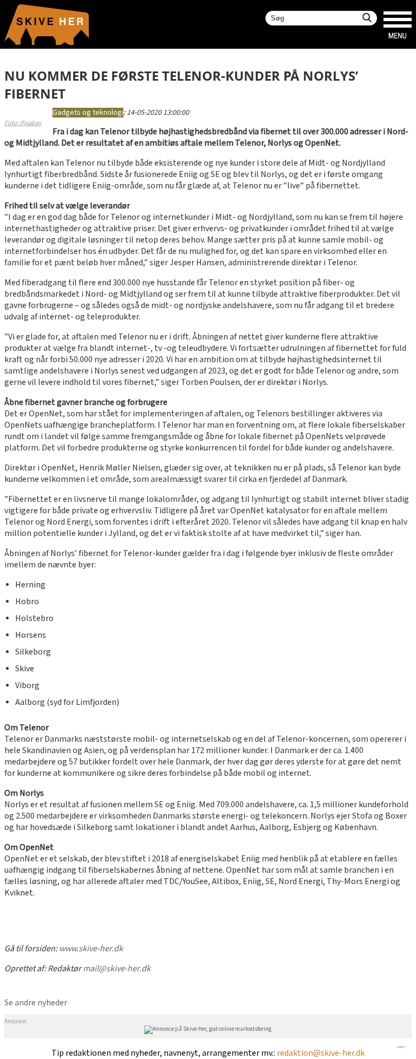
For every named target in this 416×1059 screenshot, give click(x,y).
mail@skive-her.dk (117, 969)
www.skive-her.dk (91, 949)
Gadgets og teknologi (88, 112)
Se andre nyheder (35, 1003)
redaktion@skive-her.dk (321, 1053)
